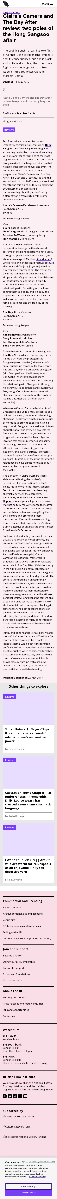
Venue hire (9, 920)
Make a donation (12, 980)
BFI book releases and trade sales (22, 926)
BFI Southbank (12, 1044)
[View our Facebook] (9, 1097)
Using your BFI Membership (19, 961)
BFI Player (9, 1035)
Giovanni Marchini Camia (20, 113)
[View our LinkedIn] (20, 1097)
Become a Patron (12, 955)
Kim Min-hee (43, 259)
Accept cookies (28, 1192)
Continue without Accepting (43, 1161)
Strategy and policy (14, 997)
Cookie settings (28, 1186)
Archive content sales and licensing (23, 913)
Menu (45, 3)
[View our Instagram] (15, 1097)
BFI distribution (12, 907)
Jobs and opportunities (16, 1009)
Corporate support (13, 968)
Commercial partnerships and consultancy (27, 938)
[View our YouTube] (25, 1097)
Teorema (25, 530)
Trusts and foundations (16, 974)
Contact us (9, 1016)
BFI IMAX (8, 1056)
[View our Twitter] (4, 1097)
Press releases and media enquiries (23, 1003)
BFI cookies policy (37, 1176)
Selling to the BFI (12, 932)
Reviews (9, 129)
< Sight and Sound (11, 12)
